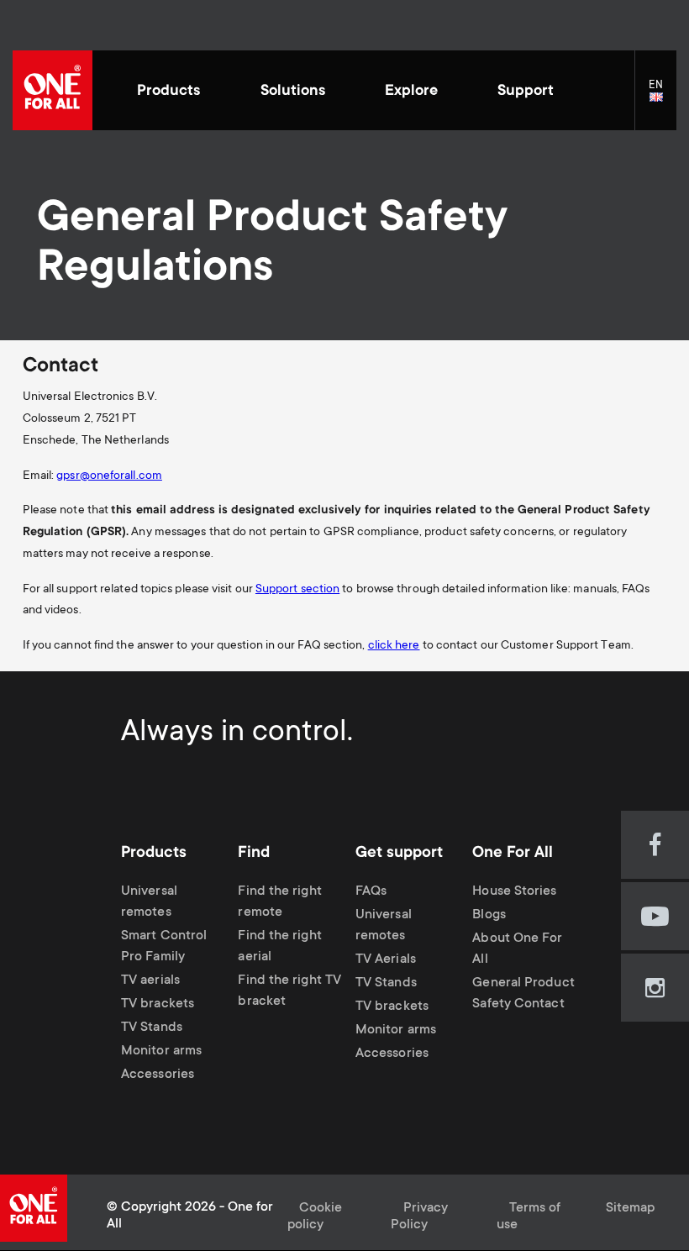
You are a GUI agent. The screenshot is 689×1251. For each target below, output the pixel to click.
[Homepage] (52, 90)
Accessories (157, 1075)
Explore (411, 91)
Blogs (488, 915)
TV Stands (151, 1028)
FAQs (371, 892)
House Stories (514, 892)
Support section (297, 590)
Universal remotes (149, 902)
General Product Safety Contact (523, 994)
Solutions (292, 91)
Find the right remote (279, 902)
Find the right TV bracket (289, 991)
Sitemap (630, 1208)
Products (168, 91)
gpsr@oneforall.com (109, 476)
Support (525, 91)
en (662, 98)
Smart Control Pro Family (164, 947)
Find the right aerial (279, 947)
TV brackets (157, 1004)
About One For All (517, 949)
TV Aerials (385, 960)
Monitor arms (161, 1051)
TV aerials (150, 981)
